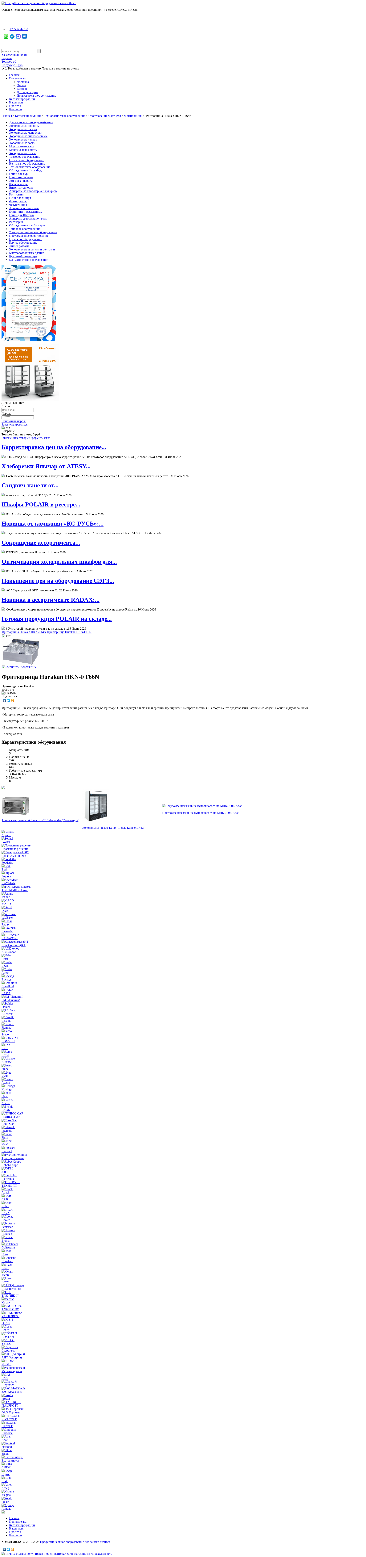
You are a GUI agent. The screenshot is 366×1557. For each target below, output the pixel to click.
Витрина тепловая (21, 187)
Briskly (6, 1110)
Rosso (5, 1055)
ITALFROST (10, 1405)
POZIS (6, 1323)
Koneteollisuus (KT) (14, 945)
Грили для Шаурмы (21, 215)
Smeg (5, 1068)
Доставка (23, 81)
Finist (5, 1096)
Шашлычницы (18, 184)
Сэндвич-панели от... (30, 485)
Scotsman (7, 1226)
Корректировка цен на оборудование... (54, 447)
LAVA (6, 1213)
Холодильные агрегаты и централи (32, 249)
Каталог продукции (22, 99)
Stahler (6, 1007)
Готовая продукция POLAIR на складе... (57, 618)
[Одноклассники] (12, 700)
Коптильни (16, 194)
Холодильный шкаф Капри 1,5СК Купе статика (113, 827)
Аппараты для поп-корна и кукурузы (33, 191)
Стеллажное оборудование (26, 160)
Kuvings (7, 1089)
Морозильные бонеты (23, 149)
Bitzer (5, 1268)
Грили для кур (18, 173)
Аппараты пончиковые (24, 208)
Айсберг (7, 1013)
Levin (5, 965)
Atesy (5, 1281)
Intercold (7, 1130)
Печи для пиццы (20, 197)
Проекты (15, 105)
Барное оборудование (23, 242)
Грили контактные (21, 177)
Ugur (5, 1075)
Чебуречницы (18, 204)
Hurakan (7, 1233)
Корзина (7, 58)
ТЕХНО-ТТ (9, 1185)
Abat (4, 1440)
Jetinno (6, 897)
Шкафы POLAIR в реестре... (41, 504)
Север (5, 1330)
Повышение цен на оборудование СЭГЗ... (58, 580)
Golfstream (8, 1247)
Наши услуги (17, 102)
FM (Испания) (11, 1000)
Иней (5, 1144)
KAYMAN (8, 883)
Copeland (7, 1261)
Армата (6, 835)
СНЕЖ (6, 1467)
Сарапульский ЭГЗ (14, 855)
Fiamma (6, 1027)
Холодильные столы (22, 153)
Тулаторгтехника (13, 1158)
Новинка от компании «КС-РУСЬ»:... (53, 523)
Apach (6, 1192)
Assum (6, 1082)
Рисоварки (16, 222)
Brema (6, 1240)
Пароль (6, 413)
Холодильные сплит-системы (28, 136)
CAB (5, 1199)
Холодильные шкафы (23, 129)
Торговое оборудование (24, 156)
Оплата (21, 85)
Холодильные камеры (23, 139)
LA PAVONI (10, 938)
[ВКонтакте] (4, 700)
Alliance (7, 1062)
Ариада (6, 1508)
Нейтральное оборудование (27, 163)
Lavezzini (7, 931)
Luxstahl (7, 1151)
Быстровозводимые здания (26, 252)
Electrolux (8, 1178)
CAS (5, 1378)
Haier (5, 958)
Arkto (5, 972)
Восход (6, 979)
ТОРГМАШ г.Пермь (15, 890)
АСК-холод (9, 952)
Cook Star (8, 1123)
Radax (5, 924)
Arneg (5, 1488)
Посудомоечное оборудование (28, 235)
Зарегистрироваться (14, 424)
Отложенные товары (15, 437)
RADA (6, 993)
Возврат (22, 88)
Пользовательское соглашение (36, 95)
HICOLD (7, 1426)
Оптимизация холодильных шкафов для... (59, 561)
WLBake (7, 917)
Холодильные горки (22, 143)
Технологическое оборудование (64, 115)
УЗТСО (6, 1343)
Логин (6, 406)
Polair (5, 1501)
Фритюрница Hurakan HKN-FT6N (69, 632)
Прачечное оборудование (25, 239)
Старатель (8, 1350)
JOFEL (6, 1171)
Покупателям (17, 78)
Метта (6, 1275)
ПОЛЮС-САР (11, 1116)
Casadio (6, 1020)
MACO (6, 903)
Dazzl (5, 910)
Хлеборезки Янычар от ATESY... (46, 466)
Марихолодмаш (12, 1371)
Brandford (8, 986)
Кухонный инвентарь (23, 256)
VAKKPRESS (10, 1316)
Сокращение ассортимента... (41, 542)
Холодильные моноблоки (25, 132)
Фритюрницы (133, 115)
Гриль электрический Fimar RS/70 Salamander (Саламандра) (40, 820)
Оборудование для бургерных (28, 225)
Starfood (7, 1446)
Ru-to (5, 1481)
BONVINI (8, 1041)
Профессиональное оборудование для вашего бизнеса (75, 1541)
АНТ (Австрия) (12, 1357)
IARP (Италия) (11, 1288)
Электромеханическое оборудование (33, 232)
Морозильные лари (21, 146)
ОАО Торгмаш (11, 1412)
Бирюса (6, 876)
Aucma (6, 1103)
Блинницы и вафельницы (26, 211)
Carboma (7, 1433)
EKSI (5, 1048)
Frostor (6, 1398)
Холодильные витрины (24, 125)
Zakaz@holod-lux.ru (14, 54)
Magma (6, 1494)
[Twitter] (8, 700)
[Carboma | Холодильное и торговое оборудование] (30, 400)
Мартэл (6, 1302)
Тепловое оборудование (24, 228)
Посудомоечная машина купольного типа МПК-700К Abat (200, 812)
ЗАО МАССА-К (12, 1391)
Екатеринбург (11, 1460)
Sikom (5, 1453)
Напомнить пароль (14, 421)
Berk (4, 869)
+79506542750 (19, 29)
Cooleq (6, 1220)
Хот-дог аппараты (21, 180)
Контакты (15, 109)
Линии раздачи (19, 246)
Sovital (6, 842)
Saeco (5, 1034)
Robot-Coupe (10, 1165)
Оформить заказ (39, 437)
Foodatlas (7, 862)
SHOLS (6, 1364)
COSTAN (8, 1336)
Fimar (5, 1137)
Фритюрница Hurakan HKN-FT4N (24, 632)
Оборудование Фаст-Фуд (104, 115)
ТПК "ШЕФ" (10, 1295)
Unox (5, 1254)
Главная (14, 75)
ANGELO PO (10, 1309)
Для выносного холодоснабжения (31, 122)
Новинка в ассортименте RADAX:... (51, 599)
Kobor (5, 1206)
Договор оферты (27, 92)
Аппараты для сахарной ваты (28, 218)
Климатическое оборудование (28, 259)
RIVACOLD (9, 1419)
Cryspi (6, 1474)
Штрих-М (8, 1385)
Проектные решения (15, 848)
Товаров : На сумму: (12, 63)
